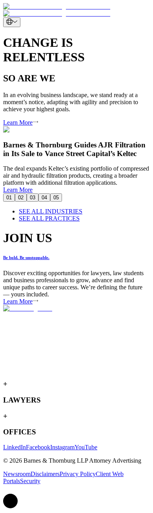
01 (9, 197)
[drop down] (11, 22)
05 (56, 197)
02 (21, 197)
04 (44, 197)
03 (32, 197)
